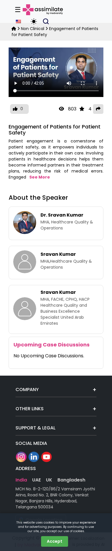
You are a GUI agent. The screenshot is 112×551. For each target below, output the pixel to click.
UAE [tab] (36, 480)
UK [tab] (49, 480)
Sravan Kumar (58, 254)
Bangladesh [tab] (71, 480)
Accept (54, 541)
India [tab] (21, 480)
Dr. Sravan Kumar (61, 215)
